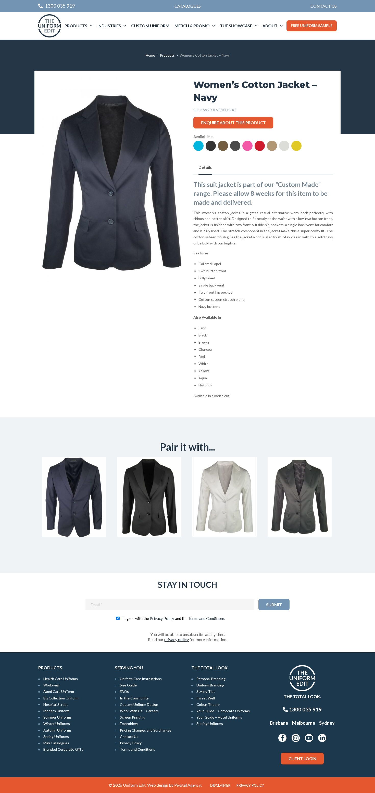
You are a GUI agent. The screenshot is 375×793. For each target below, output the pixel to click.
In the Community (134, 698)
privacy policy (176, 639)
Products (76, 25)
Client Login (302, 758)
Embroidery (129, 723)
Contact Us (323, 6)
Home (150, 55)
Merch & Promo (192, 25)
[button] (170, 90)
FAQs (124, 691)
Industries (109, 25)
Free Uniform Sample (311, 25)
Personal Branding (211, 679)
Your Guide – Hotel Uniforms (219, 717)
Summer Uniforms (57, 717)
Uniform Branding (210, 685)
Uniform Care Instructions (141, 679)
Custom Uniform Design (139, 704)
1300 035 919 (305, 709)
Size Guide (128, 685)
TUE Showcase (236, 25)
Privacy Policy (162, 618)
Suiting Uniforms (209, 723)
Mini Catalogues (56, 743)
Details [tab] (205, 167)
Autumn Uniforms (57, 730)
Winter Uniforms (56, 723)
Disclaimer (220, 785)
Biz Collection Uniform (61, 698)
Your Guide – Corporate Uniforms (223, 711)
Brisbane (279, 723)
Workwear (51, 685)
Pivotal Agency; (188, 785)
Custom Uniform (150, 25)
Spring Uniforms (56, 736)
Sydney (327, 723)
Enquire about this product (233, 122)
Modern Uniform (56, 711)
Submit (274, 604)
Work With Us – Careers (139, 711)
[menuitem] (323, 6)
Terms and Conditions (206, 618)
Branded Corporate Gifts (63, 749)
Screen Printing (132, 717)
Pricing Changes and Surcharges (145, 730)
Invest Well (205, 698)
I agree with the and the (173, 618)
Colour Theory (208, 704)
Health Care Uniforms (60, 679)
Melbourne (303, 723)
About (270, 25)
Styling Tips (205, 691)
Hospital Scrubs (55, 704)
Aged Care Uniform (58, 691)
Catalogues (187, 6)
